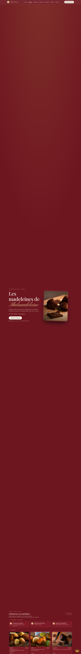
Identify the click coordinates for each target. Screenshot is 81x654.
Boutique (30, 2)
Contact (56, 2)
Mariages (41, 2)
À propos (52, 2)
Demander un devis (69, 2)
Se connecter (68, 613)
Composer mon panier (15, 317)
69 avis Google (22, 313)
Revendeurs (46, 2)
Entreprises (35, 2)
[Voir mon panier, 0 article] (77, 651)
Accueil (25, 2)
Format (13, 653)
